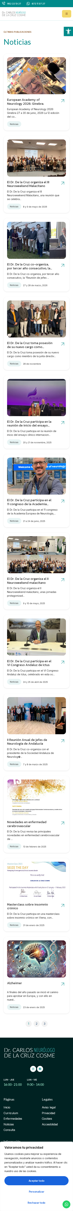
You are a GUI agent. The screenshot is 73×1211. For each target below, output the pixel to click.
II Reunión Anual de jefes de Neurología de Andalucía (27, 741)
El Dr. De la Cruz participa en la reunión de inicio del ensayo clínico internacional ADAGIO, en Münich (30, 427)
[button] (68, 31)
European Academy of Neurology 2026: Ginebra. (25, 101)
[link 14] (63, 344)
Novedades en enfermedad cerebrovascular (26, 824)
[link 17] (63, 423)
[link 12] (36, 319)
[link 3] (36, 75)
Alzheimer (14, 983)
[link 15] (36, 397)
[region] (36, 1176)
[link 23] (63, 580)
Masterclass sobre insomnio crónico (27, 906)
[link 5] (63, 101)
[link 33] (36, 880)
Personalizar (36, 1191)
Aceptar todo (36, 1180)
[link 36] (36, 959)
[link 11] (63, 265)
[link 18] (36, 476)
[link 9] (36, 240)
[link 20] (63, 501)
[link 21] (36, 554)
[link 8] (63, 183)
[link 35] (63, 905)
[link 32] (63, 823)
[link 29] (63, 741)
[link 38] (63, 984)
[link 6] (36, 158)
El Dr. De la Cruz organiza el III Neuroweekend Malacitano (28, 184)
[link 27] (36, 715)
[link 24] (36, 637)
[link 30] (36, 798)
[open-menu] (66, 14)
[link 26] (63, 662)
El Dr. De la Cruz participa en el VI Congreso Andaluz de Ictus (29, 663)
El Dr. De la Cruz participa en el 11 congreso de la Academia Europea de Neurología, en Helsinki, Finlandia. (29, 506)
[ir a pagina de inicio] (14, 13)
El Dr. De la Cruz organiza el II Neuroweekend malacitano (28, 580)
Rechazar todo (36, 1202)
